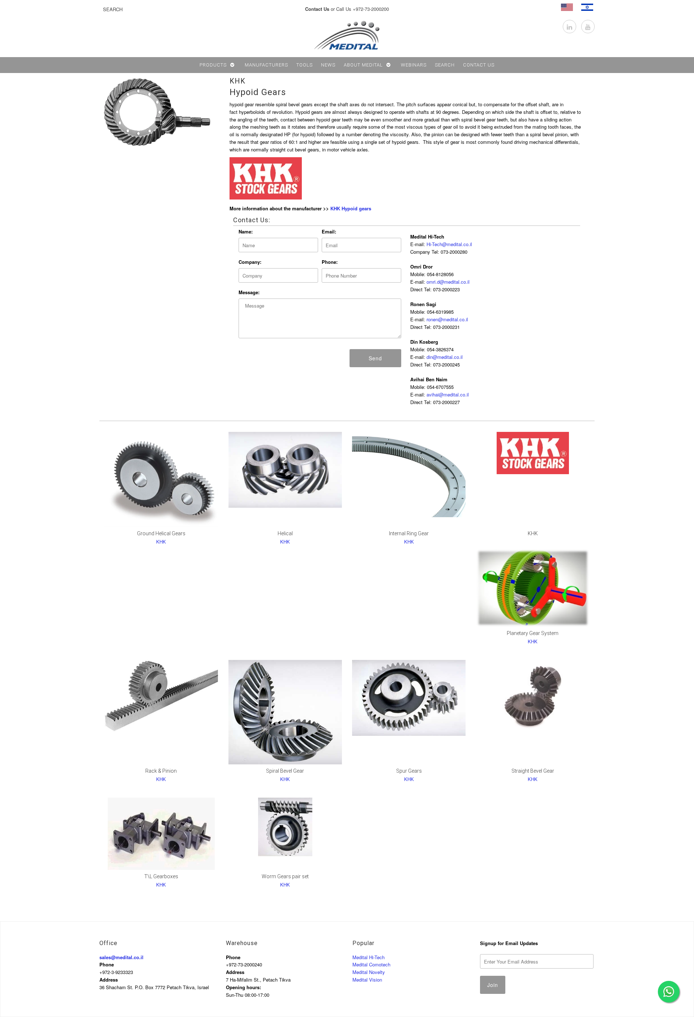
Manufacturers (266, 65)
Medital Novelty (368, 972)
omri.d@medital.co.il (448, 281)
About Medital (363, 65)
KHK (237, 81)
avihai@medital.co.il (448, 394)
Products (213, 65)
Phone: (330, 261)
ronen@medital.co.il (447, 319)
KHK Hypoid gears (350, 208)
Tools (304, 65)
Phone (106, 964)
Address (108, 979)
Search (445, 65)
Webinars (414, 65)
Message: (249, 292)
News (328, 65)
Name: (246, 231)
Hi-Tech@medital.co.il (449, 244)
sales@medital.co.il (121, 957)
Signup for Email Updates (509, 943)
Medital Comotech (371, 964)
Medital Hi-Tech (368, 957)
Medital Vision (367, 979)
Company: (250, 261)
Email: (329, 231)
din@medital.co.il (445, 356)
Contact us (478, 65)
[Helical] (285, 470)
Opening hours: (243, 987)
